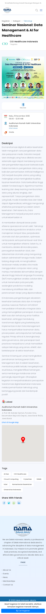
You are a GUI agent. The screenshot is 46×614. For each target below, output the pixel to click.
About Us (7, 570)
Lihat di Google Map (10, 422)
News (5, 577)
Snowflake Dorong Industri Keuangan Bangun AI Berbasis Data (23, 4)
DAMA (39, 479)
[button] (23, 440)
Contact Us (8, 585)
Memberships (9, 581)
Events (6, 573)
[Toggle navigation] (41, 10)
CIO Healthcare (20, 474)
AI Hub (6, 474)
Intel (5, 484)
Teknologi (28, 21)
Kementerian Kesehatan (22, 484)
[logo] (23, 529)
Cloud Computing (11, 479)
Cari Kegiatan (24, 610)
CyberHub (27, 479)
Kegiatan (6, 21)
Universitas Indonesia (12, 489)
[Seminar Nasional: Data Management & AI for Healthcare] (23, 78)
